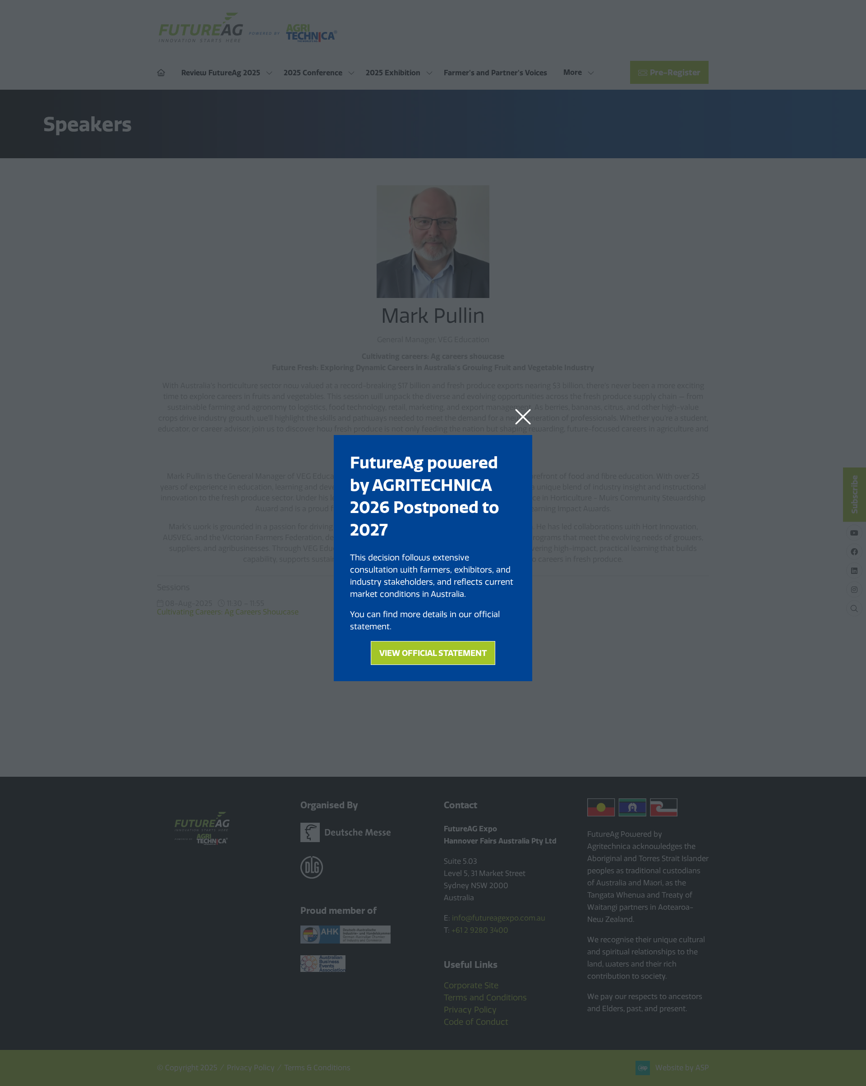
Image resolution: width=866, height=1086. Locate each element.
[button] (523, 417)
